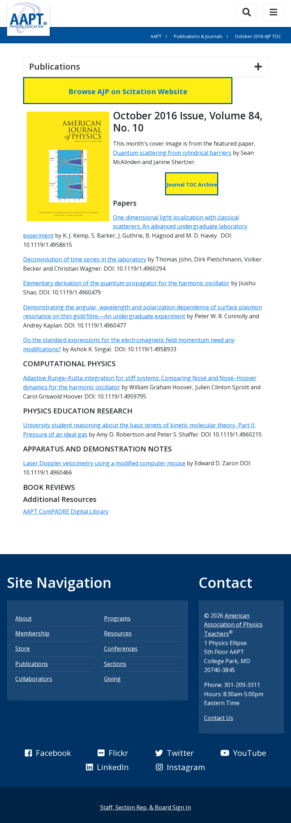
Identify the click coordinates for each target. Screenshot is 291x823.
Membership (32, 633)
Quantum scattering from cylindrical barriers (172, 153)
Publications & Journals (198, 36)
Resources (118, 633)
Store (22, 649)
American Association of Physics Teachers (233, 625)
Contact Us (218, 718)
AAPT (155, 36)
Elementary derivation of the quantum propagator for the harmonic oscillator (126, 283)
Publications (57, 66)
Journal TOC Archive (191, 184)
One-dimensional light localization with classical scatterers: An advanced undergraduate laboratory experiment (135, 226)
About (23, 618)
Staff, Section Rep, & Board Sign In (145, 807)
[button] (48, 753)
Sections (115, 664)
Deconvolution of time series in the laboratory (84, 259)
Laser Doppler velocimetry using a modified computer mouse (104, 463)
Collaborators (33, 679)
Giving (112, 679)
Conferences (121, 649)
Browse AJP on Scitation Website (127, 91)
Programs (117, 618)
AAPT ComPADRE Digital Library (66, 511)
